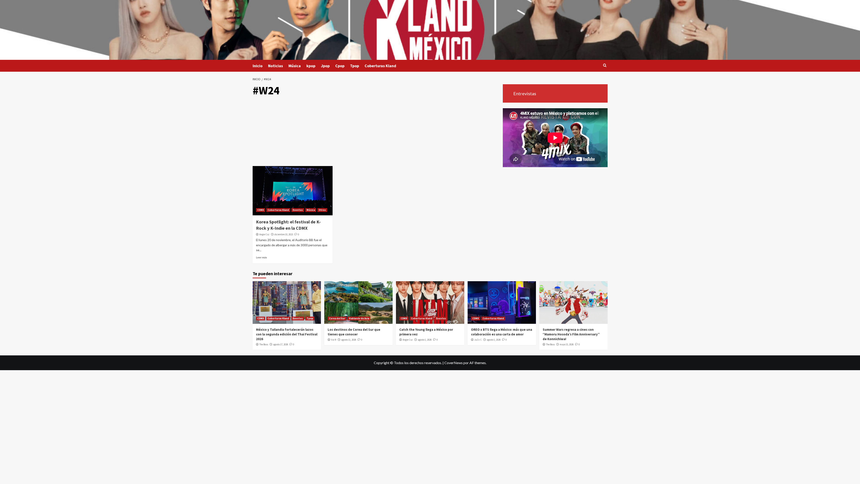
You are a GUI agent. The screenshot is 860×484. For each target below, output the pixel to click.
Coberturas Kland (380, 65)
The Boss (263, 344)
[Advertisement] (376, 132)
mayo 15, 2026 (567, 344)
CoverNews (453, 363)
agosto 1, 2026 (425, 339)
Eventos (298, 210)
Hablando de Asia (359, 318)
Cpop (339, 65)
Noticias (275, 65)
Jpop (325, 65)
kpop (310, 65)
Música (294, 65)
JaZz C (478, 339)
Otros (322, 210)
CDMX (260, 210)
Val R (333, 339)
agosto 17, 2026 (280, 344)
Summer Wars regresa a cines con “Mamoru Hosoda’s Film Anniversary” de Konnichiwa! (571, 334)
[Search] (605, 65)
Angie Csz (264, 234)
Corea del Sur (337, 318)
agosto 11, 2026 (348, 339)
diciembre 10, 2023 (283, 234)
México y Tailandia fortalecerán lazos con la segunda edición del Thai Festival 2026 (286, 334)
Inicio (257, 65)
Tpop (354, 65)
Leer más (261, 257)
